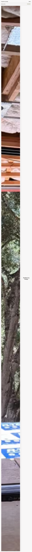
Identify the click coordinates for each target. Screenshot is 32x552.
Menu (30, 1)
